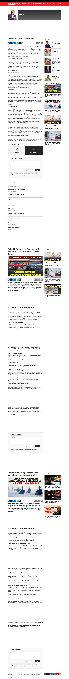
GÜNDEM (24, 3)
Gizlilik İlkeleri (33, 674)
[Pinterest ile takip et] (57, 674)
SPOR (47, 3)
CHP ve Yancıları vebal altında (23, 7)
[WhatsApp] (18, 43)
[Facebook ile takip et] (45, 674)
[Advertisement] (34, 29)
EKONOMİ (28, 3)
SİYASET (32, 3)
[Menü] (60, 4)
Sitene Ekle (38, 674)
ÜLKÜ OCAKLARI (52, 3)
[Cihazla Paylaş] (20, 43)
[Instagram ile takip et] (55, 674)
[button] (37, 43)
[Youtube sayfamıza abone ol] (50, 674)
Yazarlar (14, 7)
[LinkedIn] (15, 43)
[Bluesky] (13, 43)
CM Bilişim (11, 677)
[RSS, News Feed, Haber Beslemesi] (60, 674)
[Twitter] (11, 43)
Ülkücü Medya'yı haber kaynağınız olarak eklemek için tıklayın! (22, 307)
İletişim (28, 674)
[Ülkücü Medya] (14, 4)
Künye (25, 674)
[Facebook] (9, 43)
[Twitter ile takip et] (47, 674)
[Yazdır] (22, 43)
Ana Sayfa (10, 7)
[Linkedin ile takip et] (52, 674)
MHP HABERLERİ (38, 3)
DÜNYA (43, 3)
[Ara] (58, 4)
